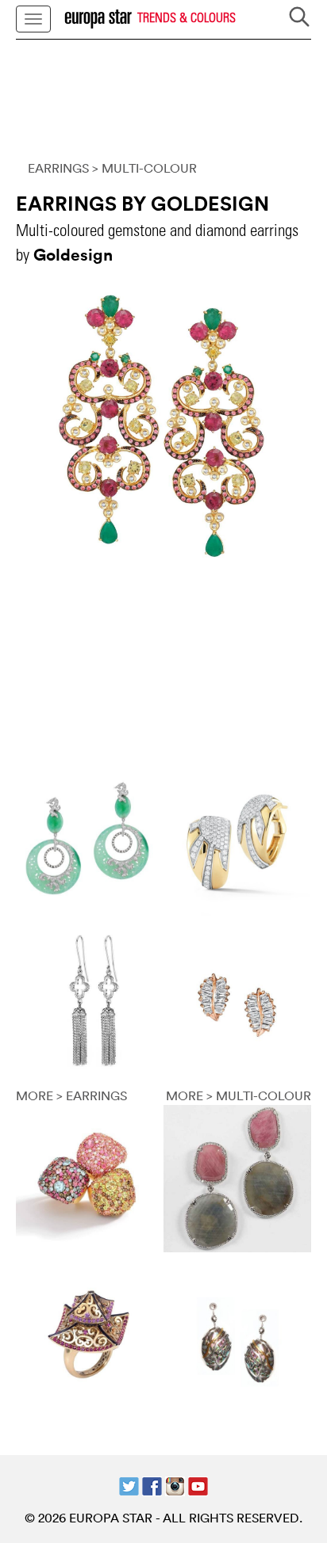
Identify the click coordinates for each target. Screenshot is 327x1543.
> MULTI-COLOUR (144, 168)
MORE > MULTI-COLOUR (238, 1095)
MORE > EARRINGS (71, 1095)
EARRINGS (58, 168)
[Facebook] (152, 1484)
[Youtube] (198, 1484)
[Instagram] (175, 1484)
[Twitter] (129, 1484)
